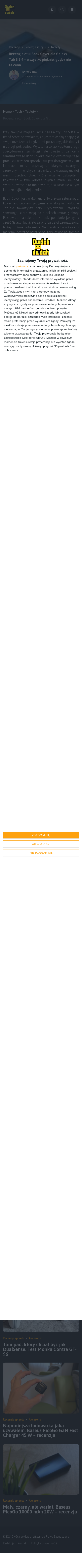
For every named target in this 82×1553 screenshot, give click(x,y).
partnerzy (22, 266)
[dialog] (41, 776)
